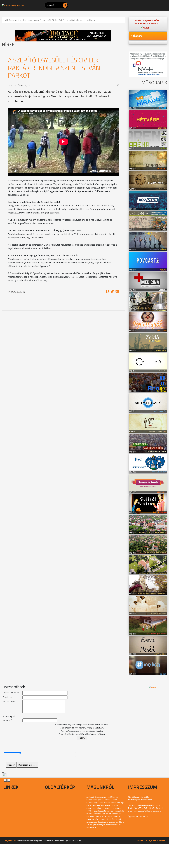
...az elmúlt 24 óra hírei (52, 20)
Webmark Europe (158, 840)
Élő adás (136, 36)
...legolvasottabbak (30, 20)
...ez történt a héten (74, 20)
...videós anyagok (11, 20)
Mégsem (11, 764)
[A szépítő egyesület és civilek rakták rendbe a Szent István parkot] (107, 291)
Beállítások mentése (27, 764)
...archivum (90, 20)
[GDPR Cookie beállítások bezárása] (3, 772)
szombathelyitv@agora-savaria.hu (147, 810)
